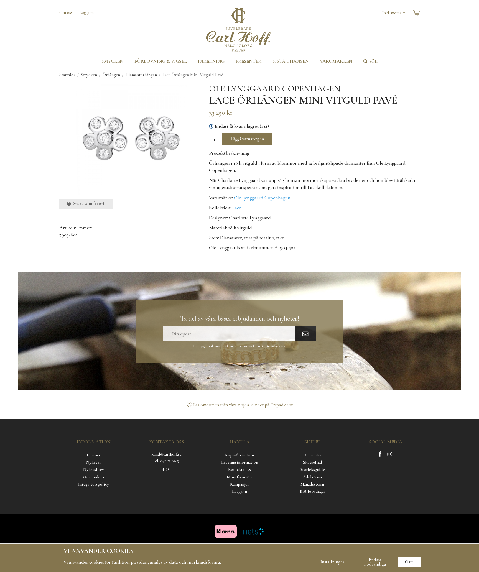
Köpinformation (239, 455)
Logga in (87, 12)
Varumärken (336, 61)
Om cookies (93, 477)
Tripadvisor (282, 405)
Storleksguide (312, 469)
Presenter (248, 61)
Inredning (211, 61)
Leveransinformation (239, 462)
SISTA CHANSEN (290, 61)
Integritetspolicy (93, 484)
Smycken (112, 61)
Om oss (66, 12)
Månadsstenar (312, 484)
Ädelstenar (312, 477)
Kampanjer (239, 484)
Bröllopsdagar (312, 491)
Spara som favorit (88, 203)
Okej (409, 562)
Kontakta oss (239, 469)
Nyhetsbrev (93, 469)
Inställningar (332, 562)
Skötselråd (312, 462)
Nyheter (93, 462)
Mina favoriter (239, 477)
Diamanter (312, 455)
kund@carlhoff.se (166, 454)
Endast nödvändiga (375, 562)
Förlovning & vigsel (160, 61)
